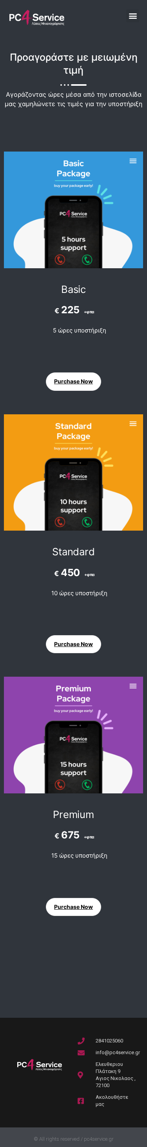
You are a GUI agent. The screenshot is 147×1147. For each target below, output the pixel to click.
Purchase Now (73, 381)
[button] (132, 15)
